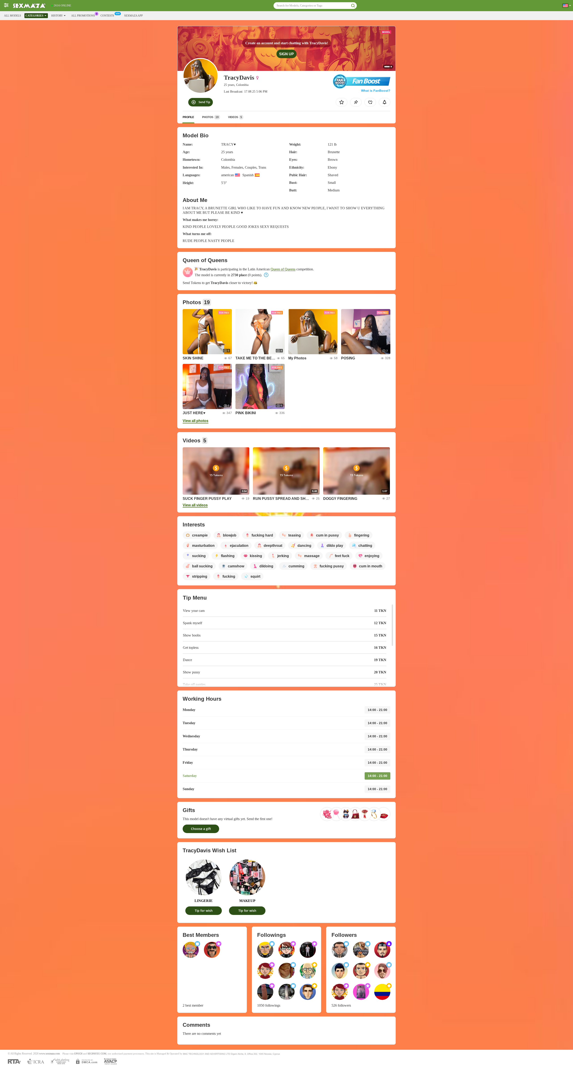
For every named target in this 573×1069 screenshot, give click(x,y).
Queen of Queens (283, 269)
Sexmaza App (133, 15)
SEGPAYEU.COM (97, 1053)
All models (12, 15)
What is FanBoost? (375, 90)
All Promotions (83, 15)
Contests (107, 15)
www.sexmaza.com (49, 1053)
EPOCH (78, 1053)
